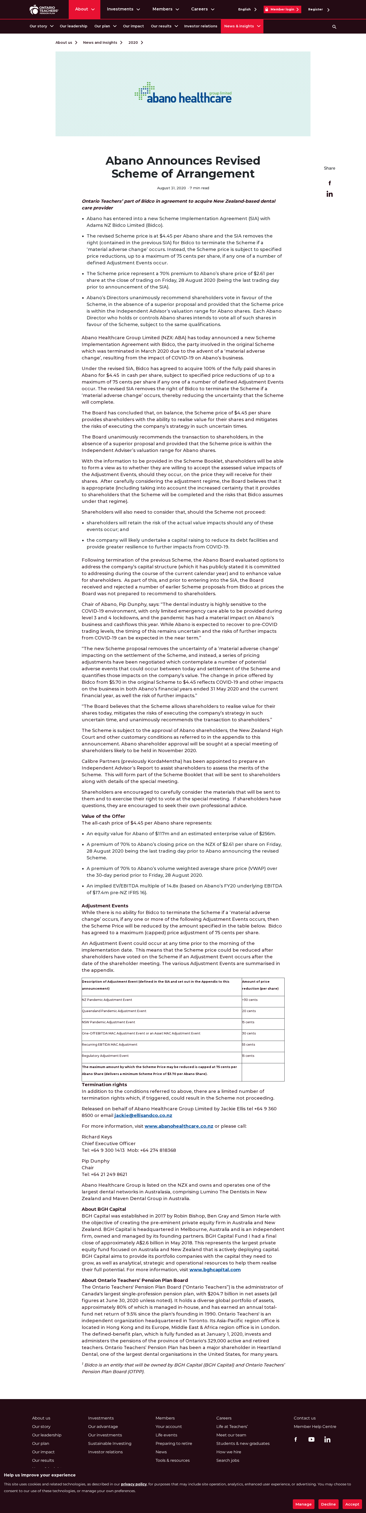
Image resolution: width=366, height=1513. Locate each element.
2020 (133, 42)
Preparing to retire (174, 1443)
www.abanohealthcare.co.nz (179, 1126)
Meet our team (231, 1435)
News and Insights (100, 42)
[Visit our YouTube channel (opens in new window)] (310, 1439)
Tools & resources (173, 1460)
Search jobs (227, 1460)
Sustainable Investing (109, 1443)
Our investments (105, 1435)
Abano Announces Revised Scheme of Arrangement (183, 167)
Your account (169, 1426)
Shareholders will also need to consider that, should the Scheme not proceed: (174, 512)
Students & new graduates (243, 1443)
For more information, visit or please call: (164, 1126)
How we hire (228, 1452)
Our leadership (73, 26)
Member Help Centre (315, 1426)
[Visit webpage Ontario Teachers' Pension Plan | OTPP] (44, 9)
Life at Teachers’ (232, 1426)
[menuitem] (41, 26)
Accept (352, 1504)
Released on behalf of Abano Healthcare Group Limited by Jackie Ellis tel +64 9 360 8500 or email (179, 1112)
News (161, 1452)
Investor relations (200, 26)
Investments (120, 9)
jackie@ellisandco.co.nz (143, 1115)
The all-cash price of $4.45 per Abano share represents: (147, 820)
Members (162, 9)
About (81, 9)
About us (64, 42)
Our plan (102, 26)
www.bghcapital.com (215, 1269)
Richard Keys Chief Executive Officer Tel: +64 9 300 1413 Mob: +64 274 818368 (129, 1143)
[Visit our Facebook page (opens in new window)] (294, 1439)
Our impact (133, 26)
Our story (38, 26)
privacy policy (134, 1484)
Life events (166, 1435)
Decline (328, 1504)
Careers (199, 9)
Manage (304, 1504)
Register (316, 9)
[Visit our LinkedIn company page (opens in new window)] (326, 1440)
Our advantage (103, 1426)
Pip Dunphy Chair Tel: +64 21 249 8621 (104, 1167)
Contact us (305, 1418)
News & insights (239, 26)
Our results (161, 26)
